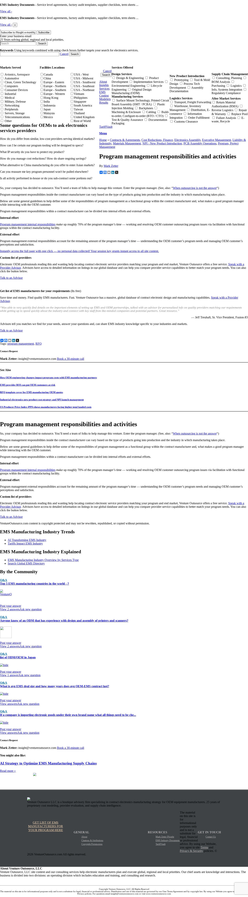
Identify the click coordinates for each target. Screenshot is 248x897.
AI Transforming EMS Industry (27, 540)
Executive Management (216, 140)
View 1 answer (9, 675)
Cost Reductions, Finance (157, 140)
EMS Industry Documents (168, 840)
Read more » (8, 770)
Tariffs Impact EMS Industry (25, 543)
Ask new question (31, 609)
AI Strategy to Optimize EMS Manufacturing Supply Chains (48, 763)
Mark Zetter (111, 166)
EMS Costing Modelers (105, 95)
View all (6, 11)
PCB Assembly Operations (199, 143)
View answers (8, 703)
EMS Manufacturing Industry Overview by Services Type (43, 560)
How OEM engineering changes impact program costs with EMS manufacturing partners (48, 377)
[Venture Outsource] (0, 28)
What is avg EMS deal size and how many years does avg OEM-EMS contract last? (54, 686)
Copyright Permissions (91, 844)
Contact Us (211, 836)
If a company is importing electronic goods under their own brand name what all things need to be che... (68, 715)
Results (103, 102)
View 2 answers (10, 609)
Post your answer (10, 605)
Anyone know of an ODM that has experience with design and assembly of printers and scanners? (64, 620)
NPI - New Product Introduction (162, 143)
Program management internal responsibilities (27, 224)
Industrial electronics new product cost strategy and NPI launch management (42, 399)
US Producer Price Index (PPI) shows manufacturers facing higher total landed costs (45, 407)
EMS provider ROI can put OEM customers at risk (27, 384)
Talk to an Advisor (11, 277)
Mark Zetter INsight (165, 836)
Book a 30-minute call (70, 358)
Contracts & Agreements (125, 140)
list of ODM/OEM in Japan (18, 657)
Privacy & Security (191, 850)
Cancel (64, 54)
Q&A (3, 580)
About (103, 81)
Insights (104, 85)
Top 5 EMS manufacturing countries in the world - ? (34, 583)
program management (20, 343)
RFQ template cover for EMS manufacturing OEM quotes (31, 392)
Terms (204, 847)
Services (104, 88)
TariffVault (105, 126)
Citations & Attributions (92, 840)
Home (103, 140)
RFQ (38, 343)
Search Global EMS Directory (26, 563)
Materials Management (127, 143)
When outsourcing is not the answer (195, 188)
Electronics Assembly (187, 140)
